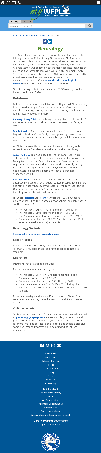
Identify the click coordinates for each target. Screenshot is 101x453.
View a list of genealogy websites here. (36, 233)
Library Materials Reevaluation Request (50, 414)
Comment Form (50, 407)
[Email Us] (59, 346)
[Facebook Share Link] (42, 346)
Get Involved (50, 389)
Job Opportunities (50, 400)
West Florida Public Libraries (26, 35)
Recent (42, 197)
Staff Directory (50, 368)
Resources (44, 35)
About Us (50, 353)
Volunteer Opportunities (50, 403)
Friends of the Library (50, 392)
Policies (50, 364)
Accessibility (50, 383)
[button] (98, 2)
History (50, 372)
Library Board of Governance (50, 420)
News (50, 375)
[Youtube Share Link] (47, 346)
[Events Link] (14, 2)
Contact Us (50, 357)
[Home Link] (2, 2)
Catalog (15, 21)
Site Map (50, 379)
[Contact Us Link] (19, 2)
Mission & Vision (50, 361)
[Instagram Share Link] (53, 346)
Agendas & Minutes (50, 424)
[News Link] (8, 2)
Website (27, 21)
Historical (29, 197)
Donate (50, 396)
